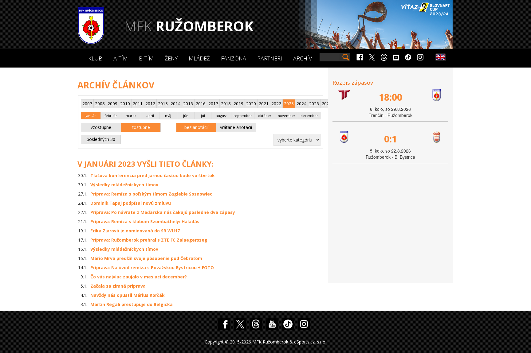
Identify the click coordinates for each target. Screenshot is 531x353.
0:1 (390, 139)
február (110, 115)
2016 (201, 104)
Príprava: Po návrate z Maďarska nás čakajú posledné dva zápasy (162, 212)
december (309, 115)
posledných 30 (101, 139)
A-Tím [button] (120, 58)
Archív (302, 58)
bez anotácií (196, 127)
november (286, 115)
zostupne (141, 127)
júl (203, 115)
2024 (301, 104)
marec (131, 115)
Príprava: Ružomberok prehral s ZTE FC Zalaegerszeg (148, 240)
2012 (150, 104)
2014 (175, 104)
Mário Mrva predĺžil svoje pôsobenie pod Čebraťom (146, 258)
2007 (87, 104)
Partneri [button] (269, 58)
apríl (150, 115)
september (243, 115)
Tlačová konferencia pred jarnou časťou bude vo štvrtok (152, 175)
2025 (314, 104)
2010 (125, 104)
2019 (238, 104)
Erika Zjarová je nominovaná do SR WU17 (135, 231)
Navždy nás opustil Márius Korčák (127, 295)
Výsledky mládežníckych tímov (124, 185)
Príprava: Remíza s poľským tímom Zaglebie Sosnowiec (151, 194)
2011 (138, 104)
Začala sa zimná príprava (118, 286)
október (264, 115)
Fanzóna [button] (233, 58)
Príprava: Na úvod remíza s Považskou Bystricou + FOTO (152, 267)
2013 (163, 104)
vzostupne (101, 127)
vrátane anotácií (236, 127)
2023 (289, 104)
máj (168, 115)
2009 (112, 104)
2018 (226, 104)
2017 (213, 104)
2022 (276, 104)
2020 (251, 104)
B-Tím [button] (146, 58)
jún (185, 115)
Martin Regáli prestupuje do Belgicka (131, 304)
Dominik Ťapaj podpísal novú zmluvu (130, 203)
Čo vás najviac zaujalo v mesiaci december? (138, 277)
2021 (264, 104)
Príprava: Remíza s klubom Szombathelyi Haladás (144, 221)
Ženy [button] (171, 58)
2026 (327, 104)
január (90, 115)
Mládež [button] (199, 58)
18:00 (390, 97)
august (221, 115)
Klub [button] (95, 58)
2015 (188, 104)
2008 (100, 104)
